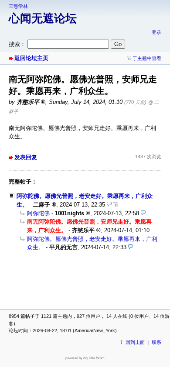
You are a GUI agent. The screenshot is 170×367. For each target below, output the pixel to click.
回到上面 (135, 342)
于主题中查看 (147, 58)
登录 (156, 32)
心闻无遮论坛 (43, 18)
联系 (156, 342)
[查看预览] (109, 204)
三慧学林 (18, 6)
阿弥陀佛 (38, 213)
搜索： (17, 44)
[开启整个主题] (115, 204)
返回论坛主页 (31, 58)
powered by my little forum (85, 358)
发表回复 (25, 157)
